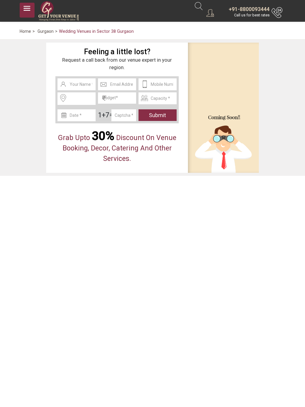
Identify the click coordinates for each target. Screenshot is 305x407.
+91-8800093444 (249, 9)
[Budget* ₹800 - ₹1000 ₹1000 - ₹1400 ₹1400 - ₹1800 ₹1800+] (117, 98)
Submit (157, 115)
